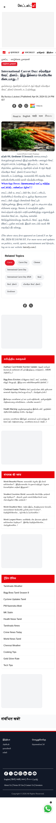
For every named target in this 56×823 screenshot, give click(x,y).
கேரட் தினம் (12, 284)
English (26, 116)
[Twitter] (11, 773)
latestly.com (29, 247)
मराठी (34, 116)
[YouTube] (16, 773)
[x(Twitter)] (20, 106)
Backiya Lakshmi (12, 97)
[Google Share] (37, 107)
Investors (38, 785)
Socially (30, 52)
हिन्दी (13, 779)
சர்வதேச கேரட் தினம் (31, 284)
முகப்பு (4, 60)
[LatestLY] (27, 7)
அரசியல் (6, 744)
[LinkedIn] (25, 773)
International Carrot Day (16, 269)
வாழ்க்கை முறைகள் (20, 60)
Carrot (9, 262)
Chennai (37, 262)
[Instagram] (20, 773)
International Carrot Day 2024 (19, 277)
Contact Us (29, 785)
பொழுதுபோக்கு (39, 740)
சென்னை (11, 291)
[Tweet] (31, 306)
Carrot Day (23, 262)
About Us (7, 785)
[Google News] (30, 773)
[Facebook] (14, 106)
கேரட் (40, 277)
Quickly (14, 52)
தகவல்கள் (7, 748)
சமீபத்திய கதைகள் (15, 359)
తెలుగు (48, 116)
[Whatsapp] (26, 106)
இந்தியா (50, 52)
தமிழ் (36, 779)
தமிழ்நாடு (40, 52)
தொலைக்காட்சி (38, 744)
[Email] (35, 773)
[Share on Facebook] (25, 306)
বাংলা (41, 116)
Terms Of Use (18, 785)
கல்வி (5, 752)
